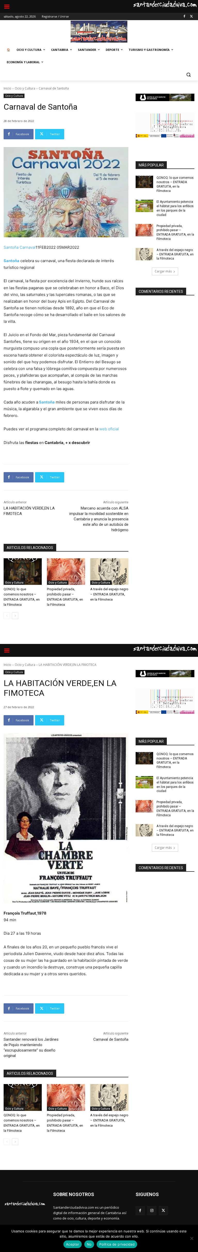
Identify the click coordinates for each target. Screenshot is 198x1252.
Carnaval (28, 247)
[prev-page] (7, 615)
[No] (191, 1238)
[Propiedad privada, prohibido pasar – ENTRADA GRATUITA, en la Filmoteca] (66, 571)
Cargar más (163, 271)
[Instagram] (151, 1210)
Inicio (7, 88)
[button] (188, 75)
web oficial (108, 428)
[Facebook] (184, 17)
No (89, 1244)
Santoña (12, 247)
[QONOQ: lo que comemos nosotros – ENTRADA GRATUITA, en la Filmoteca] (23, 571)
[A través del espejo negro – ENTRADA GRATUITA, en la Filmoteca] (109, 571)
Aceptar (72, 1244)
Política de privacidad (117, 1244)
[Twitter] (191, 17)
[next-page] (15, 615)
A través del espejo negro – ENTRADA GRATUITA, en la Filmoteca (109, 594)
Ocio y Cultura (25, 88)
